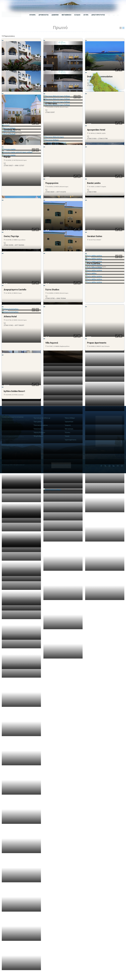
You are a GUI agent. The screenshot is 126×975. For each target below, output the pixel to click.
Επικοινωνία (38, 429)
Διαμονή (68, 425)
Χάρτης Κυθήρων (39, 432)
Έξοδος (67, 432)
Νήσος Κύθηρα (70, 418)
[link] (21, 56)
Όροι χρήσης (38, 421)
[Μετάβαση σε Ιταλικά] (118, 15)
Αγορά (67, 436)
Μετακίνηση (69, 429)
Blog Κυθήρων (38, 436)
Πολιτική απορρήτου (41, 425)
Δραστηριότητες (70, 440)
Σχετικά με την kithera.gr (42, 418)
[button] (121, 28)
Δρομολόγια (69, 421)
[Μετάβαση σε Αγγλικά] (114, 15)
